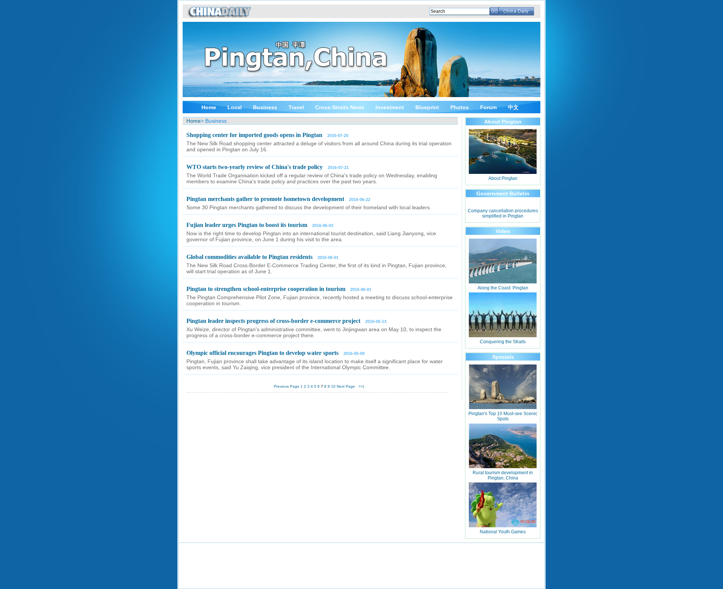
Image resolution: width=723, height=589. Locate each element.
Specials (503, 357)
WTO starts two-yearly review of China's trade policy (254, 167)
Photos (459, 107)
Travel (296, 107)
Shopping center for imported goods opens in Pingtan (254, 135)
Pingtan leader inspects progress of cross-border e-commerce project (273, 321)
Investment (389, 107)
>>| (361, 386)
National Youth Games (503, 531)
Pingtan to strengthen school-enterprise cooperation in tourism (265, 289)
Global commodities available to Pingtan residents (249, 257)
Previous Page (286, 386)
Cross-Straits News (339, 107)
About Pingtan (503, 122)
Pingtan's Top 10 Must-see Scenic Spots (502, 416)
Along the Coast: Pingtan (502, 288)
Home (208, 107)
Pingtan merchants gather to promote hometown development (265, 199)
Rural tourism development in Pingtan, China (503, 475)
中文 (513, 107)
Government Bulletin (502, 193)
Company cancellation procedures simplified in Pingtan (503, 213)
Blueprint (427, 107)
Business (265, 107)
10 (333, 386)
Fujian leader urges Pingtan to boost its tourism (246, 225)
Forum (488, 107)
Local (234, 107)
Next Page (346, 386)
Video (503, 231)
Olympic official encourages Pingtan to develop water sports (262, 353)
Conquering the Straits (503, 341)
